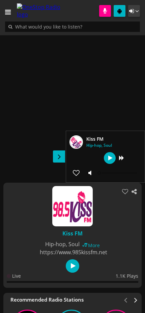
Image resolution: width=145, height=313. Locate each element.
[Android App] (119, 11)
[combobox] (69, 26)
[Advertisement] (72, 105)
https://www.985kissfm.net (73, 252)
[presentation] (136, 299)
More (94, 245)
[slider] (118, 173)
